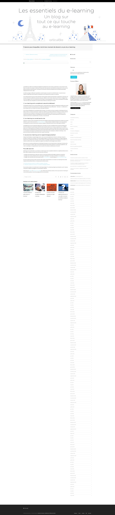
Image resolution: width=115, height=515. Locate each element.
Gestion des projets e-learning (75, 139)
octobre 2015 (72, 480)
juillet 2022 (72, 300)
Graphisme (72, 142)
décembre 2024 (73, 236)
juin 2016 (72, 462)
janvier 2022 (72, 314)
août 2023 (72, 271)
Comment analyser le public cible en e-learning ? (27, 194)
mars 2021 (72, 336)
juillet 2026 (72, 194)
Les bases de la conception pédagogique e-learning (40, 194)
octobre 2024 (72, 240)
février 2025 (72, 232)
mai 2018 (72, 411)
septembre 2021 (73, 322)
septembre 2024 (73, 243)
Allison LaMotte (30, 59)
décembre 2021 (73, 316)
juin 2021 (72, 329)
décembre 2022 (73, 289)
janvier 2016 (72, 473)
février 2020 (72, 364)
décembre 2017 (73, 422)
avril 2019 (72, 387)
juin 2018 (72, 409)
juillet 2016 (72, 460)
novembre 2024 (73, 238)
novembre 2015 (73, 477)
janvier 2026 (72, 207)
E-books (71, 135)
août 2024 (72, 245)
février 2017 (72, 444)
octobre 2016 (72, 453)
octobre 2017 (72, 426)
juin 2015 (72, 488)
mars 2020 (72, 362)
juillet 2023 (72, 274)
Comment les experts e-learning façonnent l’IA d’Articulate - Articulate (82, 183)
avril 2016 (72, 466)
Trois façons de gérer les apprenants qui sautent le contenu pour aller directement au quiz (79, 164)
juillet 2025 (72, 221)
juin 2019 (72, 382)
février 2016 (72, 471)
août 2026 (72, 192)
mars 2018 (72, 415)
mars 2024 (72, 256)
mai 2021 (72, 331)
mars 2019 (72, 389)
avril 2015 (72, 493)
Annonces (72, 119)
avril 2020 (72, 360)
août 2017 (72, 431)
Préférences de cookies (52, 513)
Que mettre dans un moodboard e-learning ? (78, 166)
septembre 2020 (73, 349)
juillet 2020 (72, 353)
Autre (71, 124)
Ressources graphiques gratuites (76, 146)
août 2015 (72, 484)
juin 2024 (72, 249)
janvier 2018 (72, 420)
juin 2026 (72, 196)
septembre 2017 (73, 429)
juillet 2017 (72, 433)
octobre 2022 (72, 294)
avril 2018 (72, 413)
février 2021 (72, 338)
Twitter (79, 513)
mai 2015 (72, 491)
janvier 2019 (72, 393)
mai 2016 (72, 464)
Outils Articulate (73, 144)
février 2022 (72, 311)
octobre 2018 (72, 400)
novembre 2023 (73, 265)
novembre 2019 (73, 371)
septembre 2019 (73, 375)
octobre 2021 (72, 320)
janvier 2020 (72, 367)
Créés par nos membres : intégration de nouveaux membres (79, 169)
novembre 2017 (73, 424)
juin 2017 (72, 435)
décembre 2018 (73, 395)
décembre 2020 (73, 342)
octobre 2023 (72, 267)
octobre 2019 (72, 373)
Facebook (75, 513)
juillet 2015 (72, 486)
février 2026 (72, 205)
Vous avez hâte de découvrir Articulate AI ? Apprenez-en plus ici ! (86, 185)
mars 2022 (72, 309)
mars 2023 (72, 283)
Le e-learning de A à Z (79, 176)
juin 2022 (72, 302)
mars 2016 (72, 468)
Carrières (72, 128)
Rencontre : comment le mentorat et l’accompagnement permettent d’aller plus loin (80, 160)
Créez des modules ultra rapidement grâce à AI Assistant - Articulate (82, 178)
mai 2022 (72, 305)
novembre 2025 (73, 212)
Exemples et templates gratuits (75, 137)
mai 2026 (72, 198)
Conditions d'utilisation (41, 513)
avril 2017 (72, 440)
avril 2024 (72, 254)
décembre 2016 (73, 449)
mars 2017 (72, 442)
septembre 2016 (73, 455)
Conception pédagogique (46, 59)
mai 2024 (72, 252)
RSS (86, 513)
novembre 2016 (73, 451)
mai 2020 (72, 358)
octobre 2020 (72, 347)
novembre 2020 (73, 345)
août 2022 (72, 298)
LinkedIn (83, 513)
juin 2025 (72, 223)
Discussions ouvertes (74, 133)
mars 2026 (72, 203)
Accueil (73, 54)
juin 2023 (72, 276)
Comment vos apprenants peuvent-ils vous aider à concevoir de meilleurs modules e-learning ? (63, 196)
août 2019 (72, 378)
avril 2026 (72, 201)
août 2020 (72, 351)
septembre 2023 (73, 269)
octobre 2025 (72, 214)
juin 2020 (72, 356)
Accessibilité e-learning (74, 117)
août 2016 (72, 457)
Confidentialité (47, 513)
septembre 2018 (73, 402)
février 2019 (72, 391)
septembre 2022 (73, 296)
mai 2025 (72, 225)
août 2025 (72, 218)
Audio (71, 122)
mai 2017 (72, 437)
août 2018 (72, 404)
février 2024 (72, 258)
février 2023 (72, 285)
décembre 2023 (73, 263)
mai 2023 (72, 278)
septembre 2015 (73, 482)
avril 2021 (72, 333)
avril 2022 (72, 307)
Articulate (89, 513)
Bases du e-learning (73, 126)
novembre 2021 (73, 318)
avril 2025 (72, 227)
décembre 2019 (73, 369)
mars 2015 (72, 495)
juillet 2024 (72, 247)
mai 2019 (72, 384)
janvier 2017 (72, 446)
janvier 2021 (72, 340)
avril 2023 (72, 280)
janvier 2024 (72, 260)
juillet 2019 (72, 380)
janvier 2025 (72, 234)
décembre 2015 (73, 475)
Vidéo (71, 150)
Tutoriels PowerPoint (74, 148)
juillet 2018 (72, 406)
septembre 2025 (73, 216)
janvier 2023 (72, 287)
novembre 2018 (73, 398)
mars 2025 (72, 229)
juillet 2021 (72, 327)
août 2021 (72, 325)
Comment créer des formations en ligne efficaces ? (51, 194)
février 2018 (72, 418)
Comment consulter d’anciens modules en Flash (79, 157)
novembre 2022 (73, 291)
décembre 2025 (73, 209)
